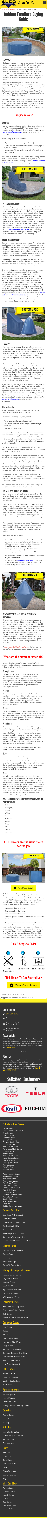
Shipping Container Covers (12, 1349)
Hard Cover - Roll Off (10, 1338)
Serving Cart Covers (10, 1163)
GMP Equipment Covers (11, 1297)
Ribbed (5, 1331)
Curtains (5, 1498)
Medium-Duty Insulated (11, 1381)
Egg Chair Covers (9, 1190)
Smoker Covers (8, 1199)
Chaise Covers (8, 1151)
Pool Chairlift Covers (10, 1186)
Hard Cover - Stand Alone (12, 1342)
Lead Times (7, 1419)
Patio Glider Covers (10, 1197)
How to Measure (9, 1398)
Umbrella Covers (9, 1145)
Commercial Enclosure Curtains (14, 1222)
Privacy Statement (9, 1471)
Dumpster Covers (9, 1492)
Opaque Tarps (8, 1254)
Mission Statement (9, 1475)
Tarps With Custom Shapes (12, 1265)
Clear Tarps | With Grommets (13, 1215)
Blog (4, 1479)
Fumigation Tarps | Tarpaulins (13, 1307)
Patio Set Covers (9, 1165)
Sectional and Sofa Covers (13, 1131)
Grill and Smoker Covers (12, 1142)
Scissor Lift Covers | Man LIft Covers (15, 1318)
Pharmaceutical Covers (11, 1293)
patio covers (16, 998)
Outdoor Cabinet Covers (12, 1195)
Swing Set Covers (9, 1172)
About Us (6, 1453)
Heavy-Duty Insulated (10, 1378)
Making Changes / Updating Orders (16, 1406)
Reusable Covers (9, 1374)
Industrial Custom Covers (12, 1275)
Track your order (8, 1443)
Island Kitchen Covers (11, 1158)
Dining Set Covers (10, 1140)
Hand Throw (7, 1327)
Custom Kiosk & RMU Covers (13, 1310)
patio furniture (27, 998)
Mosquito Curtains (9, 1219)
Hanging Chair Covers (11, 1188)
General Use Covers (9, 1509)
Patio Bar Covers (9, 1167)
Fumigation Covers (9, 1505)
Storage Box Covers (10, 1176)
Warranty (6, 1423)
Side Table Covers (10, 1201)
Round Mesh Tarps (9, 1262)
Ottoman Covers (9, 1138)
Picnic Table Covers (10, 1147)
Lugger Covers (8, 1346)
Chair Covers (8, 1133)
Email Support (10, 1018)
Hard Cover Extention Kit (12, 1364)
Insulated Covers (9, 1282)
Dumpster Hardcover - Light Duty (15, 1353)
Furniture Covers (17, 995)
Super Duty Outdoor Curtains (13, 1234)
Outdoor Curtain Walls (11, 1226)
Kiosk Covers (7, 1502)
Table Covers (8, 1128)
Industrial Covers (8, 1495)
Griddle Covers (8, 1170)
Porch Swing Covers (10, 1181)
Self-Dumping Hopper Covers (13, 1357)
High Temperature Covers (12, 1290)
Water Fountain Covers (11, 1174)
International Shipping (11, 1432)
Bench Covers (8, 1154)
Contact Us (7, 1456)
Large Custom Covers (10, 1279)
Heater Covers (8, 1192)
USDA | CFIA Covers (10, 1286)
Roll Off (5, 1335)
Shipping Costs (8, 1439)
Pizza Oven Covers (10, 1183)
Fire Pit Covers (8, 1135)
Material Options (9, 1394)
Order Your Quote (9, 1464)
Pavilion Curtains (9, 1230)
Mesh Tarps (7, 1258)
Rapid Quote (7, 1460)
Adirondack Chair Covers (12, 1149)
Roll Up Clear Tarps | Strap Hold (14, 1237)
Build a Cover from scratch (13, 1206)
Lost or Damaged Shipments (13, 1436)
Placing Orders (8, 1415)
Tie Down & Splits (9, 1402)
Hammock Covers (10, 1179)
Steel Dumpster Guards (11, 1360)
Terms (5, 1468)
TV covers (6, 1204)
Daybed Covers (9, 1160)
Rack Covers (7, 1314)
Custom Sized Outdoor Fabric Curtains (16, 1241)
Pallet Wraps (7, 1385)
